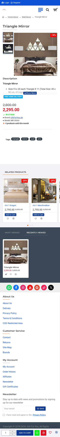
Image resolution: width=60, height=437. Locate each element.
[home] (3, 17)
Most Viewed (12, 232)
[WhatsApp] (9, 287)
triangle (15, 139)
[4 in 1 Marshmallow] (44, 190)
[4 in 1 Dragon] (16, 190)
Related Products (15, 172)
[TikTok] (44, 287)
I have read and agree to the (25, 415)
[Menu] (40, 10)
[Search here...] (47, 10)
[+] (12, 431)
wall (32, 139)
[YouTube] (30, 287)
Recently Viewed (36, 232)
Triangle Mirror (11, 267)
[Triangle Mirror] (15, 252)
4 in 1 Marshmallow (41, 205)
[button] (17, 54)
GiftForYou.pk (17, 117)
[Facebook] (16, 287)
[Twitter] (51, 287)
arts (39, 139)
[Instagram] (23, 287)
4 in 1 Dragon (10, 205)
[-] (12, 434)
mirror (24, 139)
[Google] (37, 287)
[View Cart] (55, 10)
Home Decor (13, 17)
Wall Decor (26, 17)
